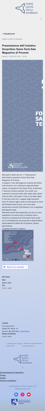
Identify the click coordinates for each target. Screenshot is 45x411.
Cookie (3, 378)
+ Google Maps (24, 331)
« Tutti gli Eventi (8, 34)
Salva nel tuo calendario (15, 267)
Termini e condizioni (8, 381)
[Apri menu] (40, 19)
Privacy (3, 375)
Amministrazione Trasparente (11, 372)
